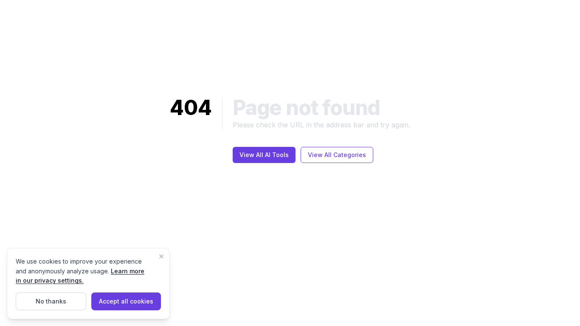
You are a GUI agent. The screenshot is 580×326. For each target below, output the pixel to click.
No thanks (51, 301)
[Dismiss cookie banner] (161, 256)
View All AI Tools (264, 154)
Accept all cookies (126, 301)
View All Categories (337, 154)
